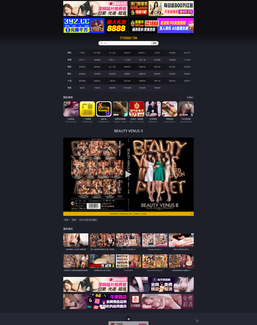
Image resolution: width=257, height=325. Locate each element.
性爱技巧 (187, 81)
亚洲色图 (97, 74)
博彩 (69, 52)
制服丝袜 (142, 67)
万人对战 (112, 53)
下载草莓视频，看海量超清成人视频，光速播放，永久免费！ (128, 214)
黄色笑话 (172, 81)
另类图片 (187, 74)
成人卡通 (112, 67)
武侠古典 (127, 81)
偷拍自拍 (97, 67)
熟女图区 (172, 74)
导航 (69, 87)
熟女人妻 (142, 60)
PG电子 (82, 53)
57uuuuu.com (128, 38)
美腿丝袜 (142, 74)
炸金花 (157, 53)
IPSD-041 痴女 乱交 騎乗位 (88, 220)
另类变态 (187, 67)
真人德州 (97, 53)
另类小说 (157, 81)
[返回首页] (197, 320)
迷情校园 (142, 81)
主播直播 (172, 60)
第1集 (66, 220)
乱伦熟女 (172, 67)
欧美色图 (112, 74)
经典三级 (157, 67)
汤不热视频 (127, 88)
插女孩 (82, 88)
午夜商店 (97, 88)
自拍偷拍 (97, 60)
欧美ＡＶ (112, 60)
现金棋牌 (172, 53)
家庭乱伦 (97, 81)
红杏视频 (142, 88)
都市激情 (82, 81)
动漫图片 (127, 74)
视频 (69, 59)
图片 (69, 73)
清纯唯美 (157, 74)
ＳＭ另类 (187, 60)
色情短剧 (157, 88)
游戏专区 (127, 53)
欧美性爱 (127, 67)
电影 (69, 66)
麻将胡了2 (142, 53)
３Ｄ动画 (127, 60)
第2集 (74, 220)
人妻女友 (112, 81)
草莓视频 (112, 88)
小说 (69, 80)
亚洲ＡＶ (82, 60)
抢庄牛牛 (187, 53)
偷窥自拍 (82, 74)
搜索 (154, 43)
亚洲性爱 (82, 67)
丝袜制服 (157, 60)
